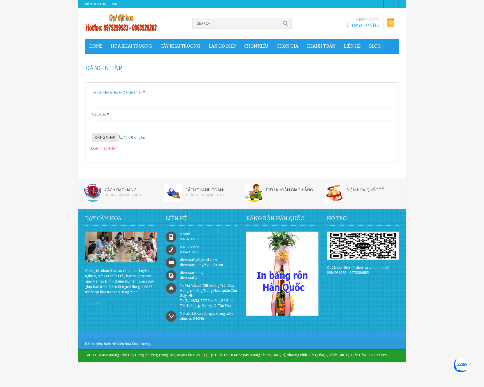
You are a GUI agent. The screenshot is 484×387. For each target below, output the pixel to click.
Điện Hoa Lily (95, 302)
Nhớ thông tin (134, 137)
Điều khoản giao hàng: (290, 189)
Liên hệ (352, 46)
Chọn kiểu (256, 46)
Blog (375, 46)
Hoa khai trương (131, 46)
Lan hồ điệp (222, 46)
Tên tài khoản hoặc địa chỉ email (118, 92)
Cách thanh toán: (204, 189)
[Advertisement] (49, 377)
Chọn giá (287, 46)
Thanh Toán (321, 46)
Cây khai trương (180, 46)
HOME (96, 46)
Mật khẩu (100, 114)
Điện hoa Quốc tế (365, 189)
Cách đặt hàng (120, 189)
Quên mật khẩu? (104, 148)
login (391, 4)
